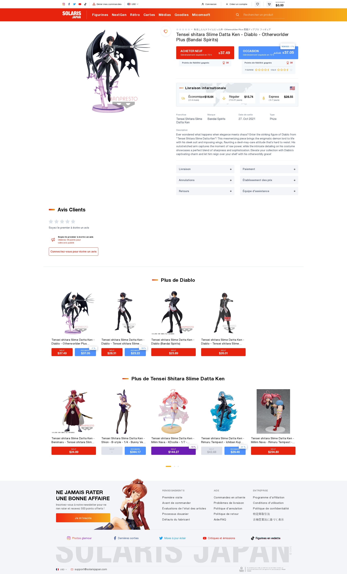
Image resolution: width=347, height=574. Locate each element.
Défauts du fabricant (176, 519)
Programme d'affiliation (268, 497)
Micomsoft (201, 15)
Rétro (135, 15)
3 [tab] (179, 467)
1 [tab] (167, 467)
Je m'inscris (83, 518)
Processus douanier (175, 513)
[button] (183, 29)
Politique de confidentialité (271, 508)
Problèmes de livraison (229, 502)
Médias (165, 15)
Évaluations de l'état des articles (184, 508)
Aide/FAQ (220, 519)
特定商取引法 (261, 513)
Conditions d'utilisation (268, 502)
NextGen (119, 15)
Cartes (149, 15)
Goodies (182, 15)
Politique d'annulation (228, 508)
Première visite (172, 497)
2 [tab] (176, 467)
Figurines (100, 15)
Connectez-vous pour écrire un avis (73, 251)
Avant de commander (176, 502)
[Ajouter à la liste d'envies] (166, 31)
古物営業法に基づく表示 (268, 519)
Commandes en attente (229, 497)
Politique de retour (226, 513)
